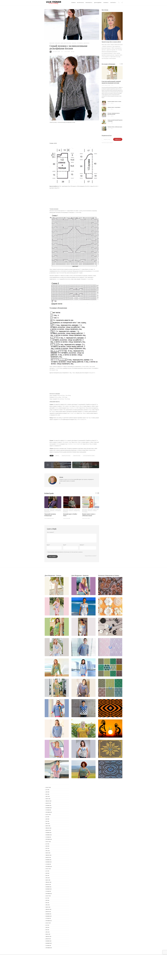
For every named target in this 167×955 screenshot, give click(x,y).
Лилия (53, 51)
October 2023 (48, 864)
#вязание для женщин (66, 455)
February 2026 (48, 800)
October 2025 (48, 809)
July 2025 (47, 816)
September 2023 (49, 866)
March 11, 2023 (57, 51)
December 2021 (48, 913)
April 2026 (48, 796)
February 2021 (48, 936)
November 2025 (48, 807)
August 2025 (48, 814)
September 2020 (49, 947)
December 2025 (48, 805)
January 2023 (48, 884)
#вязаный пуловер (76, 455)
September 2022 (49, 893)
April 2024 (48, 850)
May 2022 (47, 902)
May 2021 (47, 929)
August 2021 (48, 922)
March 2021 (48, 934)
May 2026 (47, 794)
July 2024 (47, 843)
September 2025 (49, 812)
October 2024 (48, 837)
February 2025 (48, 828)
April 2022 (48, 904)
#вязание (57, 455)
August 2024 (48, 841)
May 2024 (47, 848)
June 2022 (47, 900)
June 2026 (47, 791)
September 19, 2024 (50, 518)
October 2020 (48, 945)
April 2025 (48, 823)
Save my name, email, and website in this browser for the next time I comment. (65, 552)
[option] (52, 508)
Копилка (105, 2)
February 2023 (48, 882)
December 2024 (48, 832)
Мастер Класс (80, 2)
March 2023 (48, 880)
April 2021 (48, 931)
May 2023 (47, 875)
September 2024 (49, 839)
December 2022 (48, 886)
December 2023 (48, 859)
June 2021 (47, 927)
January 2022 (48, 911)
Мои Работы (89, 2)
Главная (73, 2)
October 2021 (48, 918)
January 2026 (48, 803)
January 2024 (48, 857)
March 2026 (48, 798)
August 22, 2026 (107, 85)
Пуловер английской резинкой (58, 466)
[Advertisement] (74, 133)
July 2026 (47, 789)
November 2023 (48, 861)
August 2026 (48, 787)
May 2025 (47, 821)
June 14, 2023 (87, 518)
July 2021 (47, 925)
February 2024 (48, 855)
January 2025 (48, 830)
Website (82, 544)
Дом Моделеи (97, 2)
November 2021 (48, 916)
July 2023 (47, 870)
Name (48, 544)
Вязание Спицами (55, 43)
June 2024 (47, 846)
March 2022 (48, 907)
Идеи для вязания (66, 43)
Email (64, 544)
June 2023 (47, 873)
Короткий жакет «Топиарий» (85, 466)
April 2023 (48, 877)
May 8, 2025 (68, 518)
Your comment (50, 532)
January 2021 (48, 938)
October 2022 (48, 891)
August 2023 (48, 868)
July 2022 (47, 898)
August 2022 (48, 895)
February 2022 (48, 909)
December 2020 (48, 940)
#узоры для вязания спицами (88, 455)
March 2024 (48, 852)
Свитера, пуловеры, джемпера (80, 43)
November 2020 (48, 943)
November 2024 (48, 834)
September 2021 (49, 920)
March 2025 (48, 825)
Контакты (112, 2)
